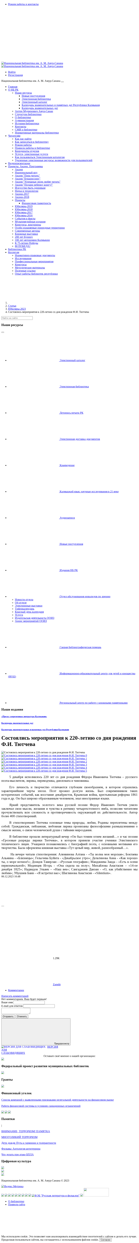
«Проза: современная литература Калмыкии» (24, 716)
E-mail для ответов (12, 1005)
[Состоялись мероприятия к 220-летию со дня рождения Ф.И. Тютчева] (44, 755)
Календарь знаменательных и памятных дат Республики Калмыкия (35, 729)
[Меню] (62, 81)
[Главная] (33, 302)
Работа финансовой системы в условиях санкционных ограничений (41, 1105)
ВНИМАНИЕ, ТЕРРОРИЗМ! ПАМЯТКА (25, 1131)
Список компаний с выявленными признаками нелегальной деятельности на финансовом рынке (57, 1099)
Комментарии (16, 990)
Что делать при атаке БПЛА (17, 1154)
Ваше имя (7, 1002)
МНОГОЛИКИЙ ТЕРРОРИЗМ (19, 1137)
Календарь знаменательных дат (17, 723)
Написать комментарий (14, 996)
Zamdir (57, 984)
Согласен (105, 1240)
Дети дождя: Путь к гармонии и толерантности (28, 1142)
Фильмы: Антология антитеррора (20, 1148)
